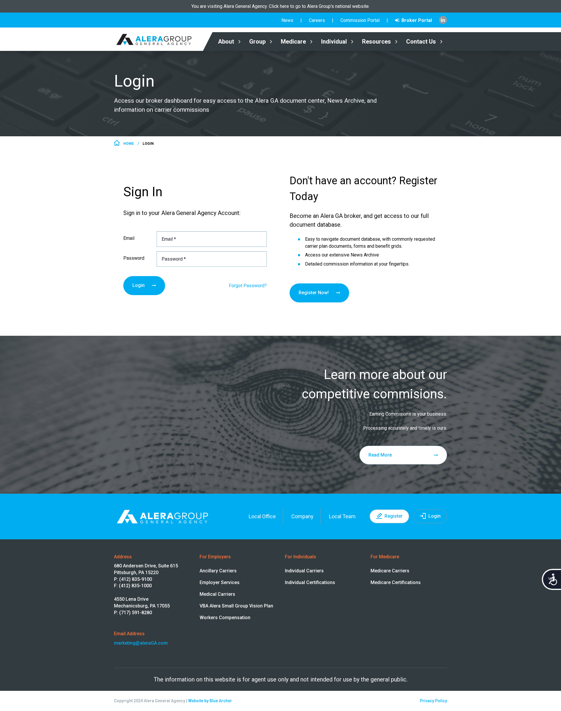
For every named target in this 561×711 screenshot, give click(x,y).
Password (133, 258)
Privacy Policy (433, 700)
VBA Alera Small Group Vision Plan (236, 606)
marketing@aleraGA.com (141, 643)
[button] (239, 41)
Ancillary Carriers (218, 571)
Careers (317, 20)
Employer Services (220, 582)
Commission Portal (360, 20)
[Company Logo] (158, 39)
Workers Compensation (225, 617)
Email (128, 238)
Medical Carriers (217, 594)
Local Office (262, 516)
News (287, 20)
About (226, 41)
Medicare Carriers (389, 571)
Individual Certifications (310, 582)
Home (128, 144)
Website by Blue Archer (210, 700)
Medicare (293, 41)
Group (257, 41)
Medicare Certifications (395, 582)
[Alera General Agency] (280, 6)
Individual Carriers (304, 571)
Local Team (342, 516)
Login (138, 285)
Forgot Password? (248, 285)
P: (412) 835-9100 (133, 579)
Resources (376, 41)
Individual (334, 41)
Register (394, 516)
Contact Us (421, 41)
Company (302, 516)
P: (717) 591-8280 (133, 612)
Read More (380, 455)
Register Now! (314, 292)
